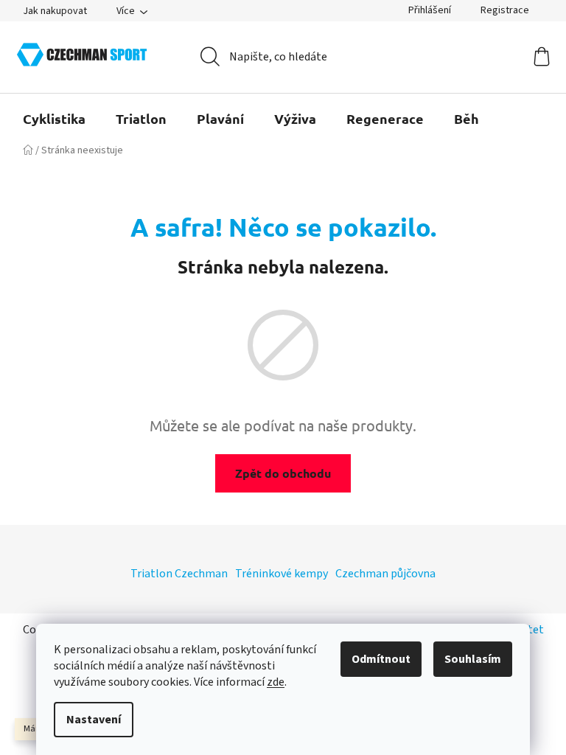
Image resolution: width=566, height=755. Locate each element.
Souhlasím (472, 659)
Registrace (505, 10)
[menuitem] (54, 119)
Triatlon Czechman (179, 574)
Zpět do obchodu (283, 473)
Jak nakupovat (55, 11)
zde (275, 682)
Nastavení (93, 719)
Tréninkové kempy (281, 574)
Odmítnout (381, 659)
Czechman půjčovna (385, 574)
